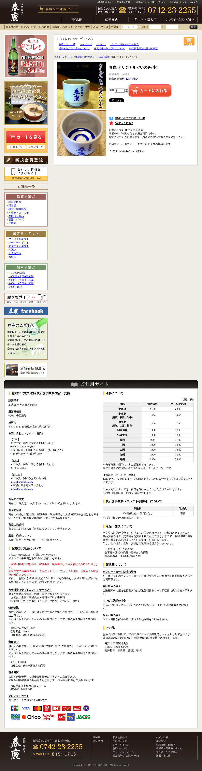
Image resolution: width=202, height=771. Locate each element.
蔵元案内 (98, 741)
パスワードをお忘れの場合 (124, 44)
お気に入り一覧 (67, 44)
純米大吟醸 (12, 27)
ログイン (101, 44)
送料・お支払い (157, 2)
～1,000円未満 (16, 273)
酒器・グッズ (100, 27)
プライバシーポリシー (125, 752)
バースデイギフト (18, 242)
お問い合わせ (174, 2)
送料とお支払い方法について (74, 48)
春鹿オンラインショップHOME (68, 57)
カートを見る (191, 2)
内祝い (12, 249)
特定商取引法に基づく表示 (143, 48)
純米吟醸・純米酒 (165, 745)
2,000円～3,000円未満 (21, 280)
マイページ (86, 44)
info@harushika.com (21, 482)
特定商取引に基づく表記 (126, 755)
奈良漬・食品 (82, 27)
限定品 (25, 27)
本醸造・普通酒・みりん (169, 748)
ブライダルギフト (18, 239)
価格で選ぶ (89, 57)
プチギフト (14, 253)
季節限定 (161, 741)
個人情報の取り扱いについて (109, 48)
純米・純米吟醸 (40, 27)
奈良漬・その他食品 (167, 752)
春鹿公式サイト (106, 2)
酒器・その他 (163, 755)
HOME (96, 737)
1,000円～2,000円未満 (21, 276)
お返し (12, 257)
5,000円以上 (15, 287)
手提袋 (115, 27)
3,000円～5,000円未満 (21, 283)
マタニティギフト (18, 246)
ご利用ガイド (139, 2)
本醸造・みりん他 (62, 27)
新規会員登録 (123, 2)
